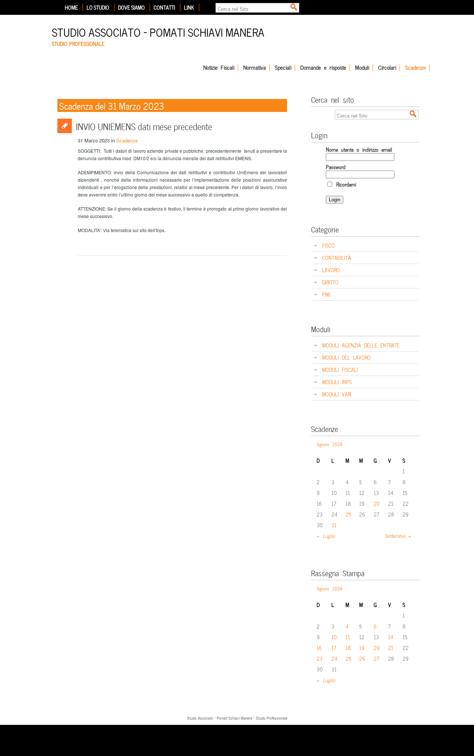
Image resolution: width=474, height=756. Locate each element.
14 (390, 637)
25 (348, 514)
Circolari (387, 68)
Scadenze (415, 68)
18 (348, 647)
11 (348, 637)
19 (361, 647)
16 (319, 647)
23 (320, 658)
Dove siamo (131, 7)
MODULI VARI (336, 394)
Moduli (362, 68)
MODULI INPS (337, 382)
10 (334, 637)
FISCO (328, 245)
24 (334, 658)
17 (333, 647)
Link (189, 7)
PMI (326, 294)
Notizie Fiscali (218, 68)
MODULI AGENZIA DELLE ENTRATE (361, 345)
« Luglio (326, 535)
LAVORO (331, 270)
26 (362, 658)
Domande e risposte (323, 68)
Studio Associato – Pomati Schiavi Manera (158, 31)
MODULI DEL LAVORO (346, 357)
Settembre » (398, 535)
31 (334, 525)
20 (377, 503)
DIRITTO (330, 282)
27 (376, 658)
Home (71, 7)
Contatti (164, 7)
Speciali (283, 68)
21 (390, 647)
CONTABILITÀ (336, 257)
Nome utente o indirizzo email (359, 149)
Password (336, 167)
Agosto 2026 (330, 443)
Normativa (254, 68)
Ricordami (344, 184)
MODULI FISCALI (340, 369)
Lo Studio (98, 7)
